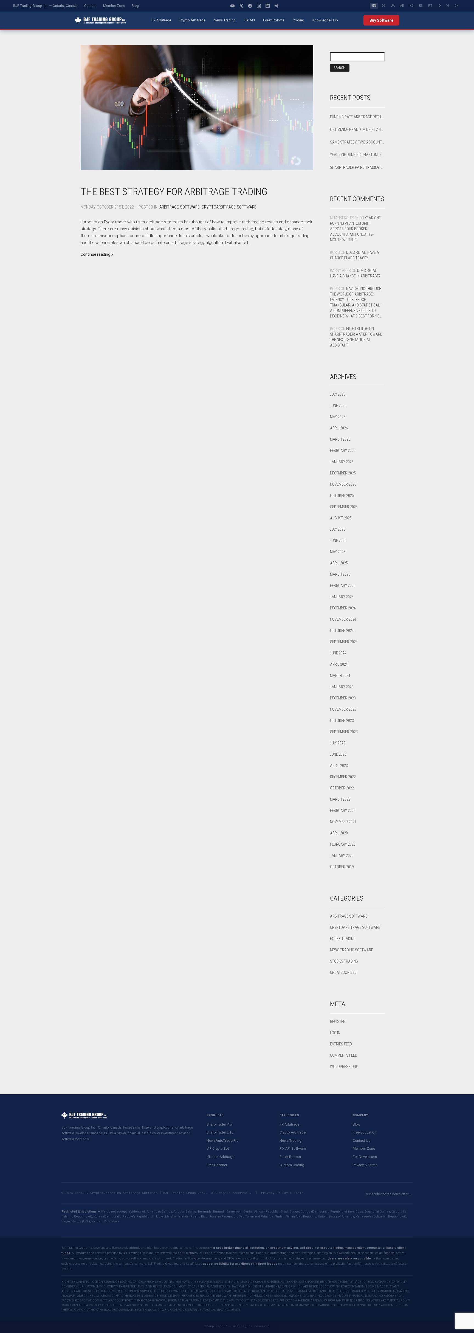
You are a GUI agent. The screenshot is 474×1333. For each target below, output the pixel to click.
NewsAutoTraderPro (223, 1140)
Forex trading (343, 939)
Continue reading (95, 254)
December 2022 (343, 777)
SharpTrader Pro (219, 1124)
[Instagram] (259, 6)
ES (421, 5)
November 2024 (343, 619)
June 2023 (338, 754)
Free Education (364, 1132)
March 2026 (340, 439)
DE (383, 5)
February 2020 (343, 844)
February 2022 (343, 810)
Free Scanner (217, 1165)
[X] (241, 6)
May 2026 (337, 417)
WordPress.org (344, 1066)
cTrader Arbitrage (220, 1157)
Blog (135, 6)
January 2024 (342, 687)
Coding (298, 20)
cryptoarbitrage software (229, 207)
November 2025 (343, 484)
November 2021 (343, 822)
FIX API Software (293, 1148)
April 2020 (339, 833)
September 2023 (344, 732)
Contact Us (361, 1140)
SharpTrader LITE (220, 1132)
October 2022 (342, 788)
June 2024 (338, 653)
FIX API (249, 20)
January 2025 (342, 597)
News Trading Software (351, 950)
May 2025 (337, 552)
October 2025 (342, 495)
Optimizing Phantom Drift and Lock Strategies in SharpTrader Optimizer (357, 129)
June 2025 (338, 540)
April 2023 (339, 765)
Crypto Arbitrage (192, 20)
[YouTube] (232, 6)
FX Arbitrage (161, 20)
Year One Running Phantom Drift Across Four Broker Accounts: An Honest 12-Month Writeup (357, 155)
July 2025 (337, 529)
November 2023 (343, 709)
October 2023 (342, 720)
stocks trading (344, 961)
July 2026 (337, 394)
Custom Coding (292, 1165)
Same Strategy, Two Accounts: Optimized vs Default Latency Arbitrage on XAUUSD (357, 142)
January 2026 (342, 462)
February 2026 (343, 450)
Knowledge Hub (325, 20)
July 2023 (337, 743)
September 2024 (344, 642)
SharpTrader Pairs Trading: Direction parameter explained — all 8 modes (357, 167)
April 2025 (339, 563)
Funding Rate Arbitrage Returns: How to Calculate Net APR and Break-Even (357, 117)
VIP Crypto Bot (218, 1148)
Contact (90, 6)
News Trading (225, 20)
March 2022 (340, 799)
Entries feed (341, 1044)
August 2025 (341, 518)
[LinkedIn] (268, 6)
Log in (335, 1033)
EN (374, 5)
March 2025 (340, 574)
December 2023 (343, 698)
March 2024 (340, 675)
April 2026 (339, 428)
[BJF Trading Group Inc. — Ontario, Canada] (100, 20)
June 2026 (338, 405)
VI (447, 5)
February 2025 (343, 585)
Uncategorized (343, 972)
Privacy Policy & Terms (282, 1193)
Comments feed (343, 1055)
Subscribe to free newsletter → (389, 1194)
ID (439, 5)
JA (393, 5)
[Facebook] (250, 6)
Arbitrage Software (179, 207)
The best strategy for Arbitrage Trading (174, 192)
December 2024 (343, 608)
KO (412, 5)
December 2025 (343, 473)
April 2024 (339, 664)
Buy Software (381, 20)
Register (337, 1021)
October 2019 (342, 867)
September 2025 (344, 507)
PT (430, 5)
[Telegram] (276, 6)
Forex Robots (273, 20)
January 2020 (342, 855)
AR (402, 5)
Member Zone (114, 6)
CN (457, 5)
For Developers (365, 1157)
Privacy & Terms (365, 1165)
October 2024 (342, 630)
